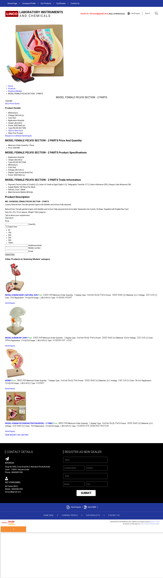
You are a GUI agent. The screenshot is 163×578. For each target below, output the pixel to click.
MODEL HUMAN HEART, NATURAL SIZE (21, 295)
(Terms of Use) (155, 521)
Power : (116, 295)
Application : (24, 298)
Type (10, 162)
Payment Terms (14, 184)
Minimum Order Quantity (18, 145)
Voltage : (147, 295)
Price (10, 148)
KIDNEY (8, 381)
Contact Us (75, 3)
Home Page (12, 3)
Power (10, 175)
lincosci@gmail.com (13, 492)
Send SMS (92, 507)
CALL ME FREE (23, 435)
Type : (61, 298)
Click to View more (15, 131)
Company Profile (29, 3)
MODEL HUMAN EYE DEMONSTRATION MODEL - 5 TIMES (29, 423)
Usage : (42, 298)
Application (12, 157)
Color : (9, 298)
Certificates (61, 3)
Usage (10, 160)
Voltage (11, 170)
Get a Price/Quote (12, 104)
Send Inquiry (27, 136)
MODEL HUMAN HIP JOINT (16, 338)
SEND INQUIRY (11, 435)
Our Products (46, 3)
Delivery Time (13, 190)
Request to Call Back (13, 136)
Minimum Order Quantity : (64, 295)
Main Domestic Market (17, 192)
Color (10, 167)
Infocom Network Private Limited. (149, 523)
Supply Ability (13, 187)
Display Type (13, 172)
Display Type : (90, 295)
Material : (132, 295)
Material (11, 165)
